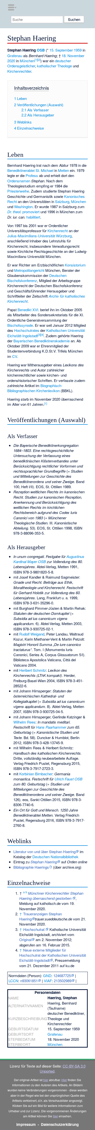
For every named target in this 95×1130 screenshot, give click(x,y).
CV (14, 356)
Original (25, 939)
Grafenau (14, 55)
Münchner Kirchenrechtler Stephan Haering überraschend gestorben (51, 896)
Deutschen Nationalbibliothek (55, 856)
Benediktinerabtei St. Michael (30, 170)
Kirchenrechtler (19, 71)
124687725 (62, 975)
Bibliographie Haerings (31, 867)
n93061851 (29, 980)
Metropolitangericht (29, 270)
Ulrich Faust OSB (68, 778)
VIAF (48, 980)
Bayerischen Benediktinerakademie (41, 340)
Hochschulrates (26, 330)
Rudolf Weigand (31, 633)
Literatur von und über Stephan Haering (44, 851)
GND (47, 975)
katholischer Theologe (54, 65)
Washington (23, 206)
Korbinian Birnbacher (35, 773)
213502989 (62, 980)
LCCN (13, 980)
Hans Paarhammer (51, 727)
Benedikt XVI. (28, 309)
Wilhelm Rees (24, 721)
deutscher (63, 60)
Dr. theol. (14, 211)
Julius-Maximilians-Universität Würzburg (39, 235)
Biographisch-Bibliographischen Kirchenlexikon (34, 388)
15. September (61, 50)
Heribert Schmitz (32, 670)
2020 (11, 60)
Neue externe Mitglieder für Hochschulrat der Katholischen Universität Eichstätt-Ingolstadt (52, 955)
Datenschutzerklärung (60, 1124)
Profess (32, 175)
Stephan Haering (43, 861)
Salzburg (62, 201)
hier (45, 1080)
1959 (78, 50)
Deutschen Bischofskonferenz (36, 278)
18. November (73, 55)
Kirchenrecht (58, 230)
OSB (41, 50)
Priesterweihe (18, 191)
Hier (64, 1080)
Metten (63, 170)
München (27, 60)
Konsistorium (75, 264)
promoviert (30, 211)
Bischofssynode (20, 325)
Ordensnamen (18, 180)
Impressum (26, 1124)
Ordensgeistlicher (21, 65)
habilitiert (33, 217)
